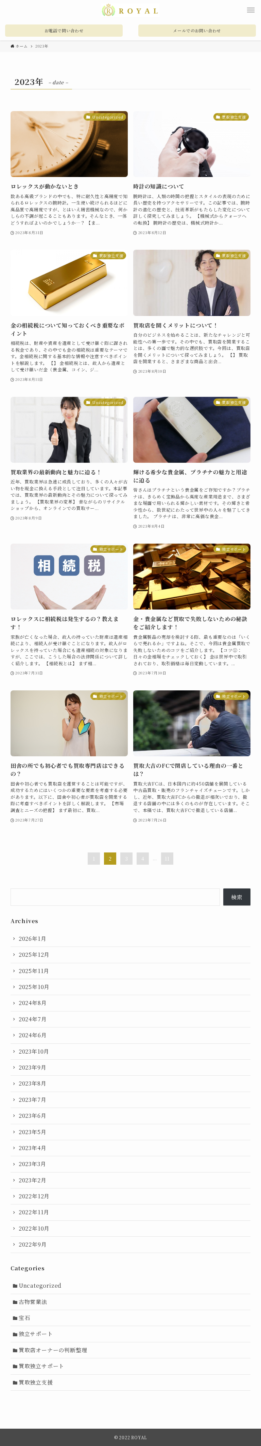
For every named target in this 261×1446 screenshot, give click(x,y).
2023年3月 (32, 1164)
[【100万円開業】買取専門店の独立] (130, 10)
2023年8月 (33, 1083)
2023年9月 (33, 1067)
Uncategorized (40, 1285)
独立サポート (36, 1334)
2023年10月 (34, 1051)
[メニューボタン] (251, 10)
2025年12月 (34, 954)
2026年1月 (33, 938)
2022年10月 (34, 1228)
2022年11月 (34, 1212)
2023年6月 (33, 1115)
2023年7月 (33, 1100)
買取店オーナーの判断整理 (53, 1350)
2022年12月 (34, 1196)
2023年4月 (33, 1148)
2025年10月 (34, 987)
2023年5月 (33, 1132)
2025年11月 (34, 971)
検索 (237, 897)
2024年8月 (33, 1003)
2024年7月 (33, 1019)
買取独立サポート (41, 1366)
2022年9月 (33, 1244)
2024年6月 (33, 1035)
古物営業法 (33, 1302)
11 (167, 858)
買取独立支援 (36, 1382)
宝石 (24, 1318)
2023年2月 (33, 1180)
